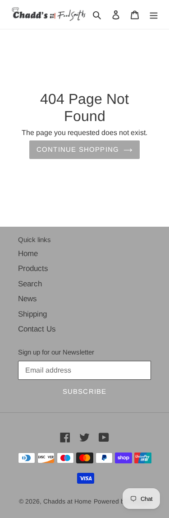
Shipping (32, 314)
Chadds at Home (67, 501)
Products (33, 268)
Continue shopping (78, 149)
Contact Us (37, 329)
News (27, 298)
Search (30, 284)
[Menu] (153, 14)
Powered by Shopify (122, 501)
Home (28, 253)
